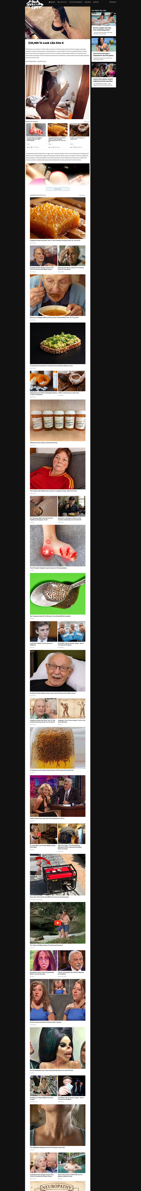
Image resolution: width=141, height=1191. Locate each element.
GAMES (89, 2)
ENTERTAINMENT (77, 2)
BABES (53, 2)
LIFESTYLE (63, 2)
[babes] (115, 13)
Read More (57, 189)
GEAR (97, 2)
